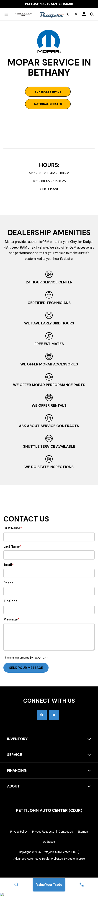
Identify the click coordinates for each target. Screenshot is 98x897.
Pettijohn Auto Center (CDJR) (61, 852)
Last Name (12, 546)
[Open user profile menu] (84, 14)
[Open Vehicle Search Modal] (92, 14)
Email (8, 564)
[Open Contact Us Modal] (81, 885)
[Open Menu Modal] (6, 14)
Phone (8, 583)
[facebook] (42, 715)
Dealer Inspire (76, 858)
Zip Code (10, 601)
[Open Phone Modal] (68, 14)
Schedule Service (48, 91)
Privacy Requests (43, 831)
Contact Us (66, 831)
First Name (12, 528)
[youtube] (54, 715)
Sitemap (82, 831)
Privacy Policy (19, 831)
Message (11, 619)
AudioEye (49, 841)
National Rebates (48, 104)
